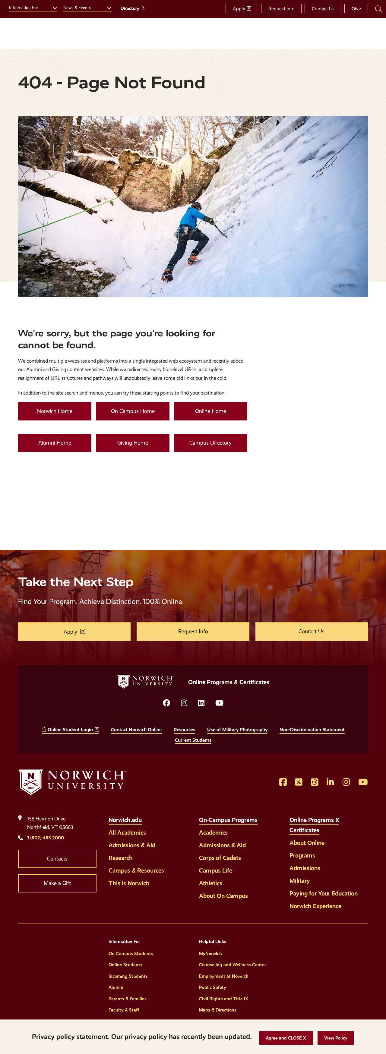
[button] (286, 1038)
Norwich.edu (125, 819)
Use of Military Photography (237, 729)
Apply (239, 8)
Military (300, 880)
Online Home (210, 411)
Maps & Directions (217, 1010)
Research (121, 857)
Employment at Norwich (223, 976)
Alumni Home (54, 443)
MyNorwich (210, 953)
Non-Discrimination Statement (312, 729)
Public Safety (212, 987)
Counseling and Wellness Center (232, 964)
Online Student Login (70, 729)
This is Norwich (129, 883)
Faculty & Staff (124, 1010)
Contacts (57, 859)
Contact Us (323, 8)
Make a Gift (57, 883)
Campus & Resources (136, 870)
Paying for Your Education (324, 893)
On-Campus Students (131, 953)
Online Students (125, 964)
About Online (307, 842)
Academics (213, 832)
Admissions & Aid (132, 845)
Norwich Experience (315, 906)
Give (356, 8)
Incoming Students (128, 976)
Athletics (210, 883)
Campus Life (215, 870)
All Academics (127, 832)
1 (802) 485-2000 (45, 838)
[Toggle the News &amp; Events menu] (107, 7)
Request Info (281, 8)
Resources (184, 729)
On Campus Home (133, 411)
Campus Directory (210, 443)
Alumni (116, 987)
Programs (302, 855)
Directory (130, 8)
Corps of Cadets (220, 857)
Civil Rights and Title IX (223, 999)
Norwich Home (54, 411)
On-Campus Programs (228, 819)
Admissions (305, 868)
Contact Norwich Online (136, 729)
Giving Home (132, 443)
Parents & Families (128, 999)
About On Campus (223, 895)
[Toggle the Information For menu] (52, 7)
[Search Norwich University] (379, 8)
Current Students (193, 740)
